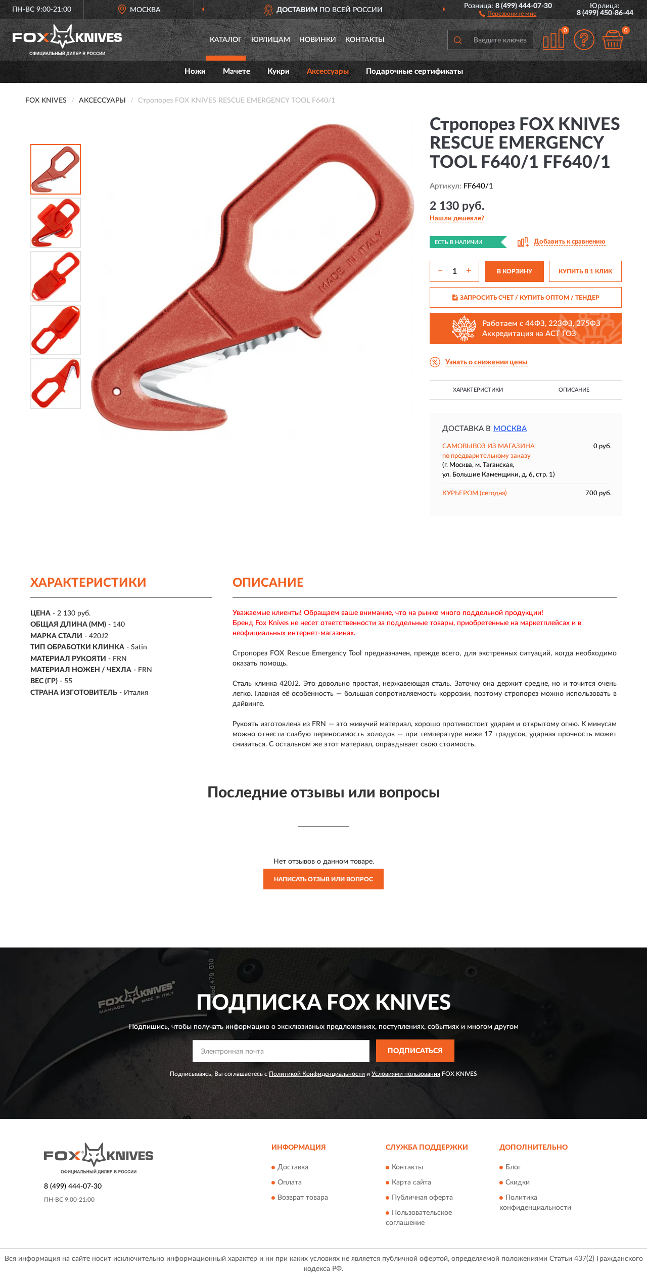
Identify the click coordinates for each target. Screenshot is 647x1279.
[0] (613, 39)
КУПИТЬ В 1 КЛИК (585, 271)
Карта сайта (411, 1182)
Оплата (290, 1182)
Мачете (236, 71)
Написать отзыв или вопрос (323, 879)
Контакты (365, 39)
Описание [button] (574, 390)
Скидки (517, 1182)
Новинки (317, 39)
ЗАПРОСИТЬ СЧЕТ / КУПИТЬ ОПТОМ (529, 298)
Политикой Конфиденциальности (317, 1074)
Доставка (293, 1167)
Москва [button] (510, 429)
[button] (507, 13)
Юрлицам (270, 39)
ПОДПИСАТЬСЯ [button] (415, 1051)
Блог (513, 1167)
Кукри (278, 71)
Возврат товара (303, 1197)
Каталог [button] (226, 39)
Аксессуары (328, 71)
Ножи (195, 71)
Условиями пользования (406, 1074)
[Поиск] (457, 40)
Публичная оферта (422, 1197)
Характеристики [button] (478, 390)
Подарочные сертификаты (414, 71)
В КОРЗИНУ (514, 271)
